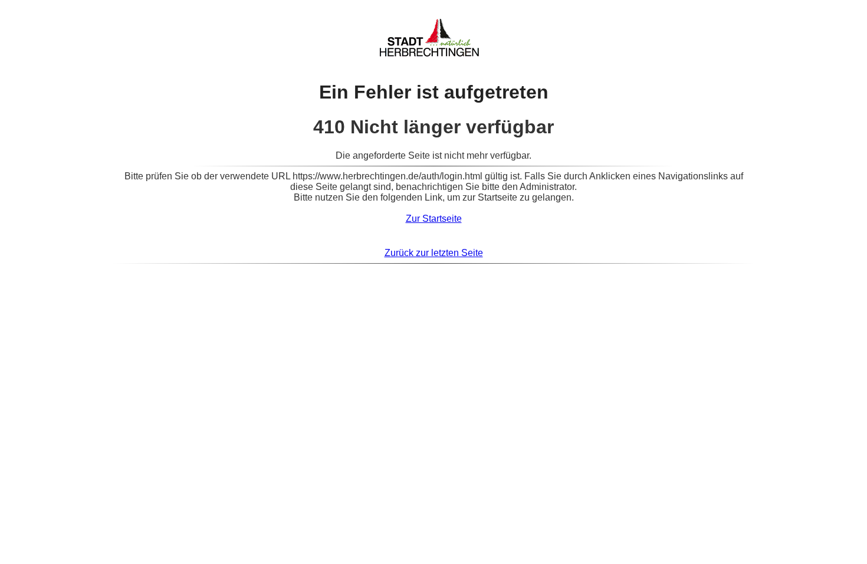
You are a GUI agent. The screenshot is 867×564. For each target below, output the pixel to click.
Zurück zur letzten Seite (434, 253)
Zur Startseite (434, 219)
